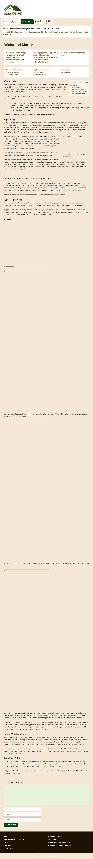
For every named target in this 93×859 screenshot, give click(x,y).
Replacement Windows (41, 70)
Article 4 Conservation (41, 55)
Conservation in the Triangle (16, 53)
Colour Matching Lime (81, 91)
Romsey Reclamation (49, 762)
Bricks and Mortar (40, 74)
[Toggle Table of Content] (85, 82)
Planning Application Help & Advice (46, 53)
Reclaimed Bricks (80, 93)
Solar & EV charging (40, 62)
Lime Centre (48, 749)
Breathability (66, 72)
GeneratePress (53, 856)
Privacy (6, 842)
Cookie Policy (9, 845)
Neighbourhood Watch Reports (59, 845)
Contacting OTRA (54, 836)
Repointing (77, 87)
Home (6, 836)
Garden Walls (38, 72)
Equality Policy (9, 848)
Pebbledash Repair (13, 74)
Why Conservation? (40, 60)
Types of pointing (79, 89)
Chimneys (65, 70)
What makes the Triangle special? (45, 57)
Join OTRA (52, 839)
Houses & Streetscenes (14, 70)
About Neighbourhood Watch (59, 842)
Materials (74, 85)
